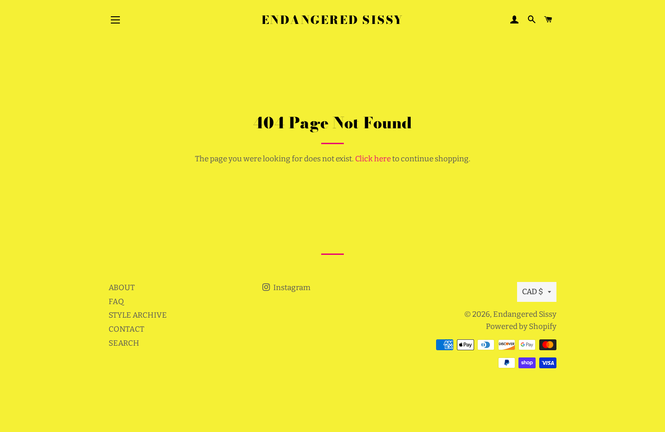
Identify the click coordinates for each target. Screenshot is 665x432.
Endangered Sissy (332, 20)
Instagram (291, 287)
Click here (373, 159)
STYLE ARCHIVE (138, 315)
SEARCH (124, 343)
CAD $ (532, 291)
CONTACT (126, 329)
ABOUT (122, 287)
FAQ (116, 301)
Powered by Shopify (521, 326)
